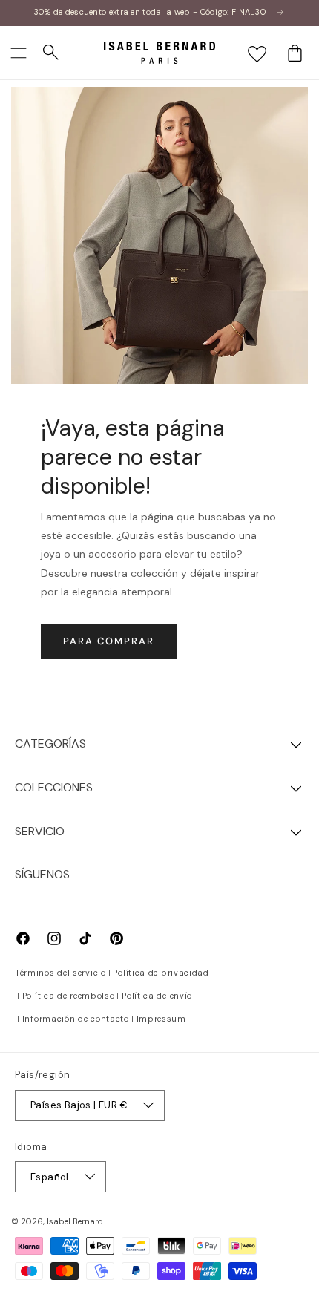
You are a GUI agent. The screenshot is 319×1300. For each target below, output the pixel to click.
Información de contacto (75, 1018)
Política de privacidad (160, 972)
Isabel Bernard (75, 1221)
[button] (18, 52)
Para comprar (108, 641)
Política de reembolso (68, 995)
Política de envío (157, 995)
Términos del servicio (60, 972)
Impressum (161, 1018)
